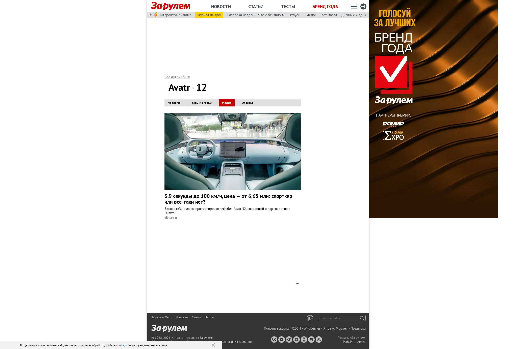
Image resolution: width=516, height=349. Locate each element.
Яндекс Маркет (335, 328)
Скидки (310, 15)
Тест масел (328, 15)
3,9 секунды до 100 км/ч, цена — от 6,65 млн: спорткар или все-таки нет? (228, 199)
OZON (296, 328)
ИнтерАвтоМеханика (174, 15)
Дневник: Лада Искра (358, 15)
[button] (214, 345)
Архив (361, 342)
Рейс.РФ (349, 342)
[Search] (362, 318)
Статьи (255, 6)
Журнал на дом (209, 15)
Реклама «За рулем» (352, 337)
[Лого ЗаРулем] (170, 6)
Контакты (227, 342)
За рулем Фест (161, 317)
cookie (120, 345)
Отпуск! (295, 15)
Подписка (358, 328)
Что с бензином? (271, 15)
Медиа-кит (244, 342)
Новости (221, 6)
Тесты (288, 6)
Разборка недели (240, 15)
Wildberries (312, 328)
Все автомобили (177, 76)
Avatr (179, 87)
